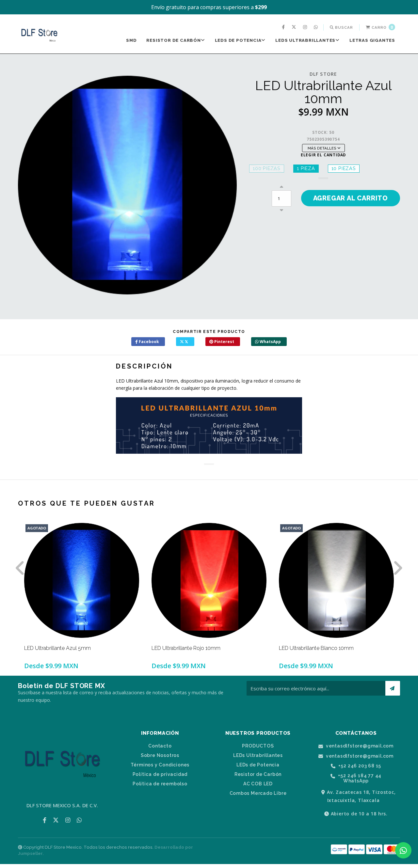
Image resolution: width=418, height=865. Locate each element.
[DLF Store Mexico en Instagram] (305, 27)
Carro (381, 27)
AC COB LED (258, 783)
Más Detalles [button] (322, 148)
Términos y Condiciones (160, 765)
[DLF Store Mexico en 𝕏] (294, 27)
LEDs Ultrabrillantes (305, 40)
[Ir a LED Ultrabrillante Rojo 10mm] (209, 580)
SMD (131, 40)
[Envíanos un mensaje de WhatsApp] (403, 850)
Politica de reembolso (160, 783)
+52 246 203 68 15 (359, 765)
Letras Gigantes (372, 40)
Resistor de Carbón (173, 40)
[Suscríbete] (392, 688)
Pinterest (223, 341)
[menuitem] (284, 27)
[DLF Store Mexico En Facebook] (284, 27)
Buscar (343, 27)
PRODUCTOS (258, 746)
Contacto (159, 746)
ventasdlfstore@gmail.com (359, 746)
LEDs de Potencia (238, 40)
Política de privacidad (160, 774)
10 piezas (343, 168)
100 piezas (267, 168)
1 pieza (306, 168)
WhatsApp (270, 341)
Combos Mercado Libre (258, 793)
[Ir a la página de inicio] (39, 34)
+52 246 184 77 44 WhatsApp (359, 778)
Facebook (148, 341)
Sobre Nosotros (160, 755)
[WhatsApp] (316, 27)
